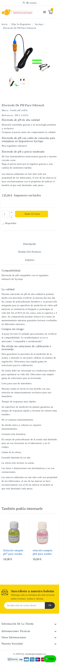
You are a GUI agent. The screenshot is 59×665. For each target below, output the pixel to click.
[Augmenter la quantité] (12, 213)
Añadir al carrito (32, 214)
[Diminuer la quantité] (12, 217)
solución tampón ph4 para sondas (42, 552)
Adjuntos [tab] (29, 260)
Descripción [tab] (29, 244)
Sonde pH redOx (19, 110)
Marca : (6, 110)
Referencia (7, 115)
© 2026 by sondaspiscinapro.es (29, 654)
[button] (50, 658)
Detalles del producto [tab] (29, 251)
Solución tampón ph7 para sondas (13, 552)
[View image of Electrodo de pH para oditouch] (13, 83)
